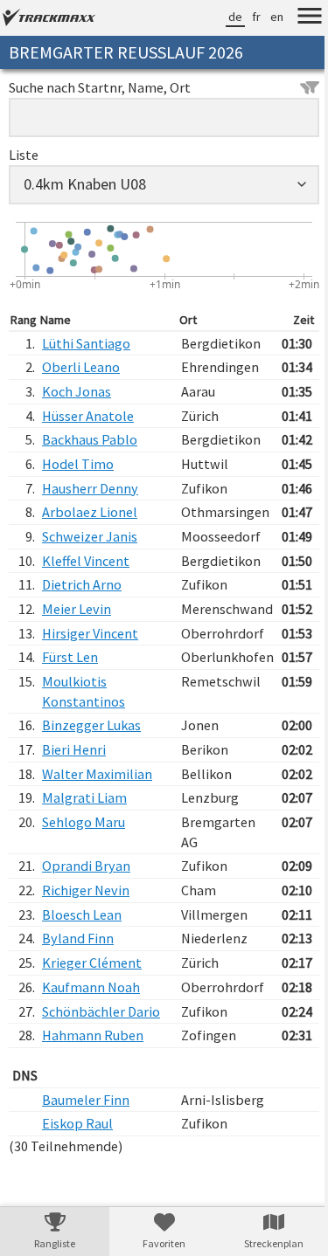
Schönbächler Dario (101, 1011)
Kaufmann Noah (91, 987)
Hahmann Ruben (92, 1035)
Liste (23, 154)
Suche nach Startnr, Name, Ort (100, 87)
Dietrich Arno (82, 584)
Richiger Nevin (85, 890)
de (222, 16)
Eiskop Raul (77, 1123)
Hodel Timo (78, 464)
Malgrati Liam (84, 797)
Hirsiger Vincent (90, 633)
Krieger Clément (92, 962)
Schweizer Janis (89, 536)
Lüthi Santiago (86, 343)
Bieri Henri (74, 749)
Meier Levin (76, 609)
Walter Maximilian (97, 774)
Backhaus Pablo (89, 439)
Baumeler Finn (85, 1099)
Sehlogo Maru (83, 822)
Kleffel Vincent (85, 560)
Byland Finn (78, 938)
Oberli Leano (81, 367)
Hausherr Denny (90, 488)
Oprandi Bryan (86, 865)
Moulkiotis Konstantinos (83, 691)
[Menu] (296, 18)
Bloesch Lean (82, 914)
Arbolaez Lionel (89, 512)
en (263, 16)
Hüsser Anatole (88, 415)
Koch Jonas (76, 391)
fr (243, 16)
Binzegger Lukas (91, 725)
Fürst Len (70, 657)
